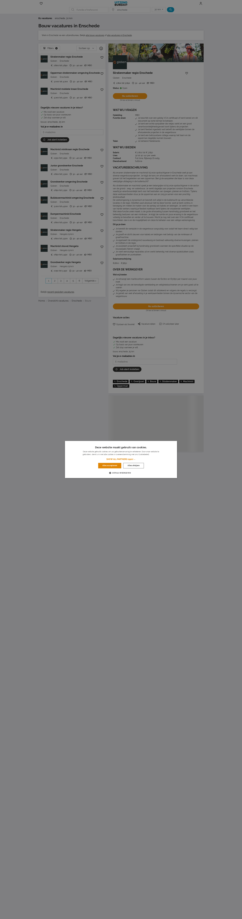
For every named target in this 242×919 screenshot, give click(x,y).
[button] (121, 459)
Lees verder (154, 455)
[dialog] (121, 459)
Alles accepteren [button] (109, 466)
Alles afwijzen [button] (133, 466)
